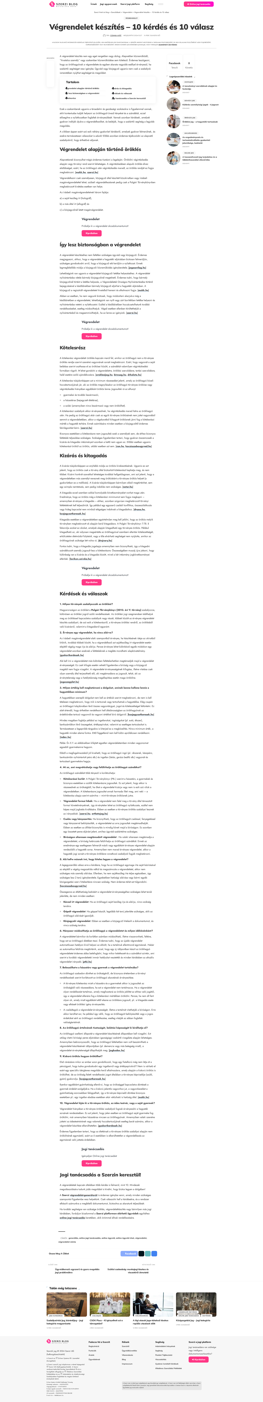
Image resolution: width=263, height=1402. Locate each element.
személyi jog (190, 101)
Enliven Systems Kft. (65, 1358)
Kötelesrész (71, 98)
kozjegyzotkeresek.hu (72, 513)
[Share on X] (50, 70)
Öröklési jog (190, 118)
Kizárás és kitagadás (122, 88)
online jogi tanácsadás (72, 1218)
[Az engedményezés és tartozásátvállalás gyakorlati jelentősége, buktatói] (173, 140)
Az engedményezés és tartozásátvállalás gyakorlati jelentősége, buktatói (196, 140)
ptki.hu (87, 962)
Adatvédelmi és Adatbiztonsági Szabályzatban (66, 1375)
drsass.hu (139, 509)
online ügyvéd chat (125, 1238)
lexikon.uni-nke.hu (80, 559)
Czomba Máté (115, 35)
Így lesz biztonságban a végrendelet (82, 93)
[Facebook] (174, 63)
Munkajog (189, 82)
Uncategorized (191, 133)
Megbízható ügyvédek (188, 1312)
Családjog (96, 1316)
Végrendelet (131, 18)
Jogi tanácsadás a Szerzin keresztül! (129, 98)
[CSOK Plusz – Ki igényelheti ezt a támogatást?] (110, 1304)
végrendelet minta (67, 1242)
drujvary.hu (105, 540)
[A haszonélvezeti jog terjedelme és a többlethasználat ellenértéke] (173, 158)
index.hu (65, 737)
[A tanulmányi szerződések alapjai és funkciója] (173, 87)
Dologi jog (189, 153)
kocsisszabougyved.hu (138, 446)
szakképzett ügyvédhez (168, 45)
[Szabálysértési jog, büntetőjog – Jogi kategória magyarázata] (67, 1304)
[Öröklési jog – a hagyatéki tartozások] (173, 121)
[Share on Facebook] (50, 64)
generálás (73, 1238)
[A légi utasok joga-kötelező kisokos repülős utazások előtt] (153, 1304)
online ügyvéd (108, 1238)
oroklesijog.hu (104, 375)
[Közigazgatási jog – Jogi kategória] (196, 1304)
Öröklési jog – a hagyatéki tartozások (200, 122)
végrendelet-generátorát (83, 1195)
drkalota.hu (134, 375)
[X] (189, 63)
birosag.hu (120, 375)
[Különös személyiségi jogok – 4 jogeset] (173, 104)
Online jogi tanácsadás (189, 1316)
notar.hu (127, 487)
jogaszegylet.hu (69, 682)
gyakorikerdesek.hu (71, 655)
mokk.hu (81, 172)
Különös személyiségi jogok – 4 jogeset (200, 104)
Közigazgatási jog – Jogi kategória (193, 1320)
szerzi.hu (92, 172)
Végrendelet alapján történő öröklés (82, 88)
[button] (180, 4)
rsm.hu (120, 446)
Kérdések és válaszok (122, 93)
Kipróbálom (92, 233)
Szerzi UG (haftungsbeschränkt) (60, 1367)
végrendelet (141, 1238)
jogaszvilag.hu (137, 267)
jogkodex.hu (116, 1050)
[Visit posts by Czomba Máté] (104, 35)
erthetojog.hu (99, 813)
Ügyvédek (206, 1316)
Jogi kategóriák (56, 1316)
